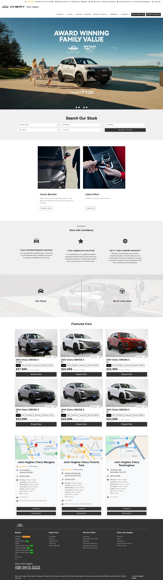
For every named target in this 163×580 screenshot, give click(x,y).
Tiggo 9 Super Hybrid (22, 552)
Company (124, 14)
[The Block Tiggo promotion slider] (84, 107)
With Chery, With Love (90, 548)
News (119, 539)
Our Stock (52, 536)
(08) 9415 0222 (25, 476)
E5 (16, 559)
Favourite (49, 357)
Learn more (90, 208)
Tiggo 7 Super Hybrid (22, 545)
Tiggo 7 (17, 543)
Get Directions (36, 513)
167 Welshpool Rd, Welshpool (78, 1)
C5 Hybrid (18, 557)
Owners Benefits (54, 545)
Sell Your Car (138, 14)
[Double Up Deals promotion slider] (79, 107)
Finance (87, 14)
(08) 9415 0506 (115, 476)
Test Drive (52, 543)
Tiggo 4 (17, 539)
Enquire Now (36, 374)
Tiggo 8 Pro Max (20, 548)
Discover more (46, 208)
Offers (79, 14)
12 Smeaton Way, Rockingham (141, 1)
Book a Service (153, 14)
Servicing (86, 536)
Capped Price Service (90, 545)
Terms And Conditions (124, 543)
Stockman (18, 536)
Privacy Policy (121, 545)
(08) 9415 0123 (70, 479)
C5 (16, 555)
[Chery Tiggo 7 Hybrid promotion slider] (81, 107)
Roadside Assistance (90, 543)
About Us (120, 536)
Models (60, 14)
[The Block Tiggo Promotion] (81, 63)
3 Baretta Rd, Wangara (108, 1)
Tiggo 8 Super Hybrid (22, 550)
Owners (113, 14)
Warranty (86, 541)
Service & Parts (99, 14)
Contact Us (36, 508)
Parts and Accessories (90, 539)
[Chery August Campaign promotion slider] (76, 107)
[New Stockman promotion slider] (86, 107)
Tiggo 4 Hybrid (20, 541)
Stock (69, 14)
